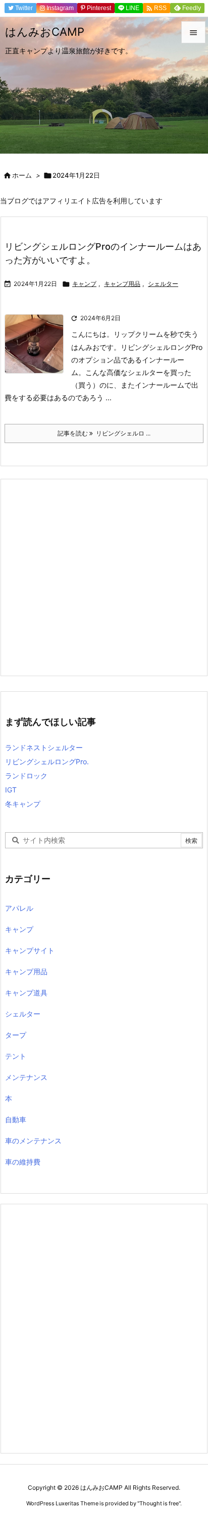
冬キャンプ (22, 803)
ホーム (22, 175)
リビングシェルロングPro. (47, 761)
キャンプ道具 (26, 992)
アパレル (19, 908)
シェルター (163, 283)
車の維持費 (22, 1161)
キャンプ (84, 283)
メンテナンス (26, 1077)
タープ (15, 1035)
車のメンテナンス (33, 1140)
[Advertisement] (104, 577)
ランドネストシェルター (44, 747)
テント (15, 1056)
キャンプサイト (30, 950)
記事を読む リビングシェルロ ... (104, 433)
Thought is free (159, 1503)
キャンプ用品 (122, 283)
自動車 (15, 1119)
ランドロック (26, 775)
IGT (11, 789)
